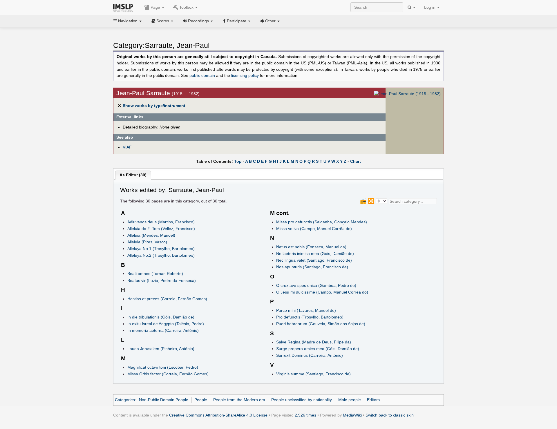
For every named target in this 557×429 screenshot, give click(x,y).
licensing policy (245, 75)
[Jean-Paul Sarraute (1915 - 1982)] (407, 93)
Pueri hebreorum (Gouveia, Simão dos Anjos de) (320, 323)
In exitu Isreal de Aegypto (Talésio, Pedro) (165, 323)
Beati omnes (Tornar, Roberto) (155, 273)
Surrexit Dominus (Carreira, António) (309, 355)
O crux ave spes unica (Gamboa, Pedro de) (316, 285)
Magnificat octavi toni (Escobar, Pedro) (162, 367)
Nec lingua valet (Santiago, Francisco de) (314, 260)
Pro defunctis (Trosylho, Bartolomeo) (309, 317)
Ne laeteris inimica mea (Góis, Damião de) (315, 253)
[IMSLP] (124, 7)
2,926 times (305, 415)
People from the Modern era (239, 399)
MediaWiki (352, 415)
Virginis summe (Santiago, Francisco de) (313, 374)
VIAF (127, 147)
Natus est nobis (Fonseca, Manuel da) (311, 247)
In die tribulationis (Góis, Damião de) (160, 317)
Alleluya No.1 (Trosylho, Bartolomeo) (161, 248)
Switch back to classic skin (390, 415)
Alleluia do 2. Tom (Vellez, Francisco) (161, 228)
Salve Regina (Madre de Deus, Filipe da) (313, 342)
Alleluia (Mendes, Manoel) (151, 235)
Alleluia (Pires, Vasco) (147, 242)
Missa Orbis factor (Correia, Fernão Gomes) (168, 374)
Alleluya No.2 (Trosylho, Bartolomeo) (161, 255)
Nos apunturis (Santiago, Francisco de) (312, 267)
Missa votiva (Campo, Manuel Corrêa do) (314, 228)
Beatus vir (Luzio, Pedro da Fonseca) (161, 280)
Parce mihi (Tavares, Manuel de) (306, 310)
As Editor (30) (133, 175)
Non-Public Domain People (163, 399)
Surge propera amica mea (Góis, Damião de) (317, 348)
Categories (125, 399)
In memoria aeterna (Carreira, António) (163, 330)
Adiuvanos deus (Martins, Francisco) (161, 222)
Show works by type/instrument (154, 105)
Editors (373, 399)
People (200, 399)
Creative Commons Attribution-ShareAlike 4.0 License (218, 415)
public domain (202, 75)
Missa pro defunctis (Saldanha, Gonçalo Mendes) (321, 222)
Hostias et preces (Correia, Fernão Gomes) (167, 298)
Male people (349, 399)
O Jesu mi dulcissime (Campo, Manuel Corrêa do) (322, 292)
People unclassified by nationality (301, 399)
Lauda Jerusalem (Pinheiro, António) (160, 348)
